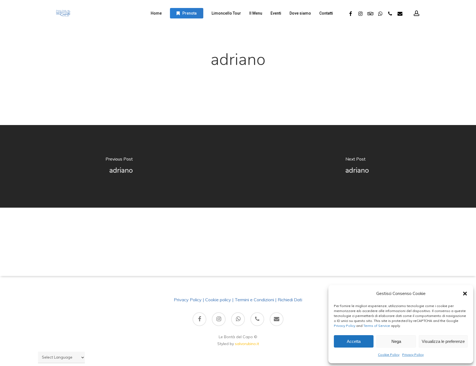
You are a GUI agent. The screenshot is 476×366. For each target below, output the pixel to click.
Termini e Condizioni (254, 299)
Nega (396, 341)
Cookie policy (218, 299)
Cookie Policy (388, 355)
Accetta (354, 341)
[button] (465, 293)
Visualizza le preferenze (443, 341)
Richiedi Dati (290, 299)
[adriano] (119, 166)
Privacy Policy (344, 326)
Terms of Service (376, 326)
